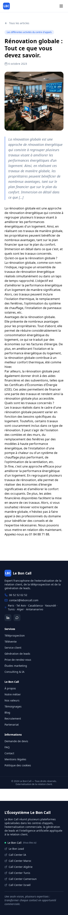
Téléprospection (15, 635)
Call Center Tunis (19, 873)
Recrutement (13, 718)
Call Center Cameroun (23, 879)
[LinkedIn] (8, 617)
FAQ (7, 747)
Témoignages (13, 706)
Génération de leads (17, 653)
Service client (13, 647)
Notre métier (13, 694)
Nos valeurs (12, 700)
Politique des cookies (18, 765)
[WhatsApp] (17, 617)
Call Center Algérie (20, 867)
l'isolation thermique (19, 299)
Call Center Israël (20, 885)
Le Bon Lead (16, 848)
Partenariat (12, 724)
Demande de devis (16, 741)
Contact (9, 753)
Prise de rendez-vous (18, 659)
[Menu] (61, 6)
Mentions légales (15, 759)
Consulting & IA (14, 672)
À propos (10, 688)
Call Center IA (17, 855)
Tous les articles (19, 23)
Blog (7, 712)
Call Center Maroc (20, 861)
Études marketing (16, 665)
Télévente (11, 641)
